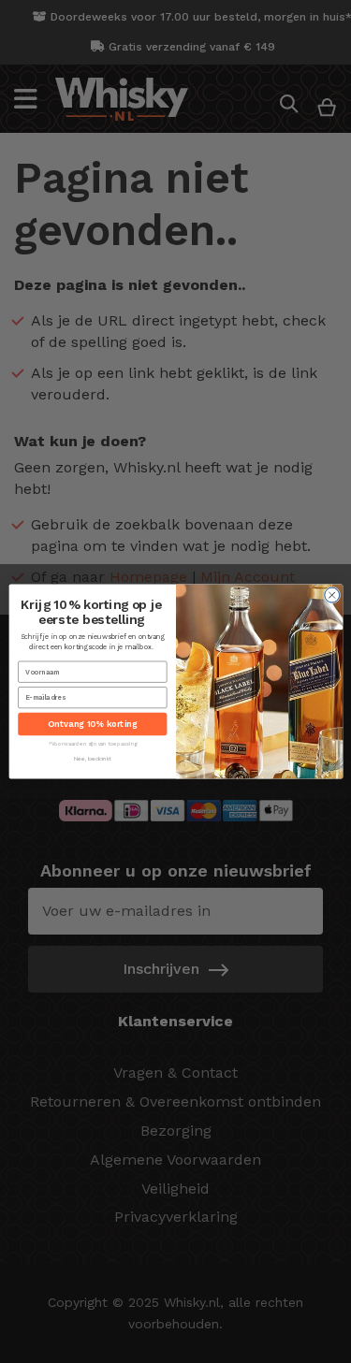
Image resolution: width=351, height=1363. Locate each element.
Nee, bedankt (91, 758)
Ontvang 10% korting (92, 724)
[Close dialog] (331, 594)
